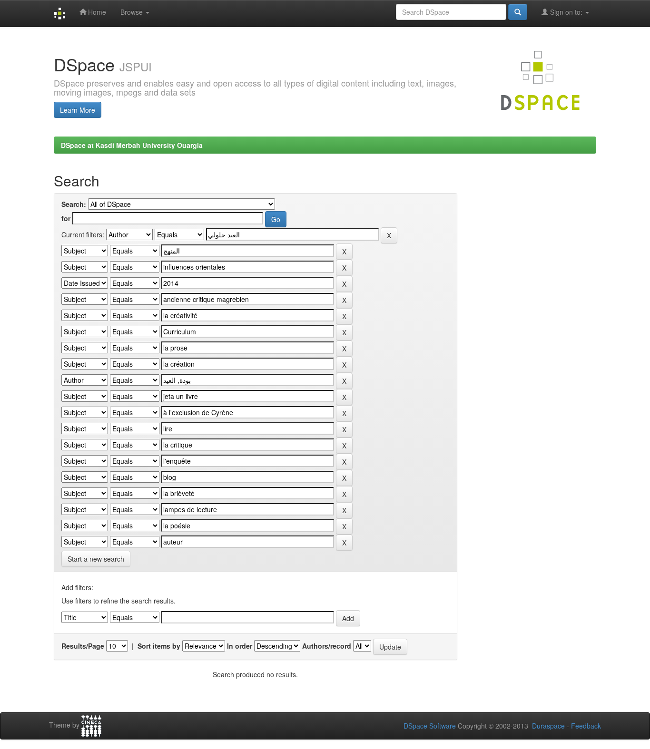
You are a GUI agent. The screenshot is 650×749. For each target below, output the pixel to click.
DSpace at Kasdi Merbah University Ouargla (132, 145)
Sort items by (159, 646)
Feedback (586, 725)
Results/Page (82, 646)
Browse (132, 12)
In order (239, 646)
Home (96, 12)
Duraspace (548, 725)
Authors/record (326, 646)
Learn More (77, 110)
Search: (73, 204)
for (65, 218)
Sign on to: (566, 12)
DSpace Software (430, 725)
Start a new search (96, 559)
